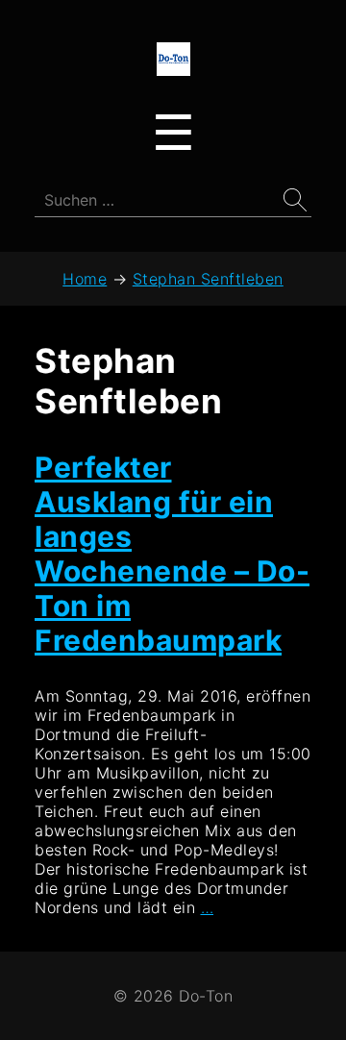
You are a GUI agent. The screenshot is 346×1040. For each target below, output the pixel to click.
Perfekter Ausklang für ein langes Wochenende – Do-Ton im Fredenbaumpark (172, 553)
